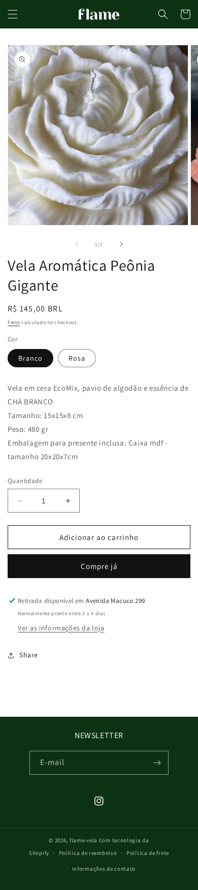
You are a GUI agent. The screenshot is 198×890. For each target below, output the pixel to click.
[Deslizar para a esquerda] (76, 244)
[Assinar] (157, 763)
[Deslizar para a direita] (121, 244)
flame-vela (83, 840)
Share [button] (28, 654)
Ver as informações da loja (61, 627)
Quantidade (25, 480)
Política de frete (147, 852)
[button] (13, 14)
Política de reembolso (88, 852)
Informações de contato (104, 868)
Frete (14, 322)
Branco (30, 358)
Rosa (77, 358)
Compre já (99, 566)
